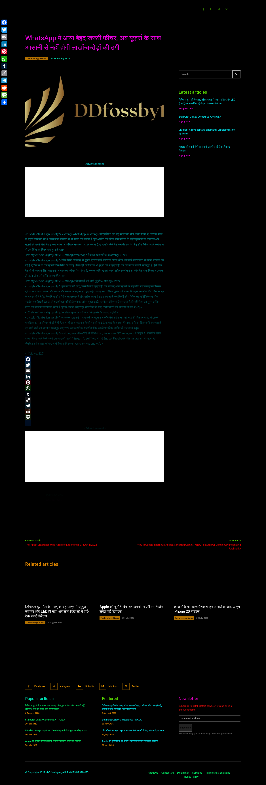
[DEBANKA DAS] (34, 501)
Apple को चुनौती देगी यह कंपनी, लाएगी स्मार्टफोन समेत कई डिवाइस (131, 609)
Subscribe (185, 727)
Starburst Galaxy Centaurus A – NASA (200, 117)
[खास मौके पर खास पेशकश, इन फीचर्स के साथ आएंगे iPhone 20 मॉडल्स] (207, 587)
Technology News (36, 58)
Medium (113, 686)
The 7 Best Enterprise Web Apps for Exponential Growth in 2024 (61, 545)
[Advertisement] (94, 192)
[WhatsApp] (4, 58)
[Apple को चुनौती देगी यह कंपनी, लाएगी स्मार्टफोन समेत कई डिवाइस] (133, 587)
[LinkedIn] (4, 44)
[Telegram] (4, 80)
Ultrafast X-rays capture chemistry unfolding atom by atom (56, 730)
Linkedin (89, 686)
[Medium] (219, 10)
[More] (147, 147)
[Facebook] (204, 10)
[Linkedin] (211, 10)
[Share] (4, 102)
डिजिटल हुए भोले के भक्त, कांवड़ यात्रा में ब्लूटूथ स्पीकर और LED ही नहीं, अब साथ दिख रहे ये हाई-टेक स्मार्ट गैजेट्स (207, 101)
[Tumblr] (4, 66)
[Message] (4, 95)
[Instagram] (54, 686)
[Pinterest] (4, 51)
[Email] (4, 37)
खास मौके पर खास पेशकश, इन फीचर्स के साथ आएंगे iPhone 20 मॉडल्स (207, 609)
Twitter (135, 686)
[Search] (236, 74)
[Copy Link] (4, 73)
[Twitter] (227, 10)
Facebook (39, 686)
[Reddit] (4, 87)
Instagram (65, 686)
